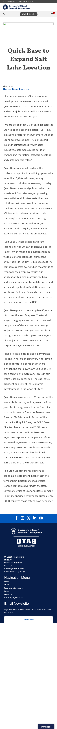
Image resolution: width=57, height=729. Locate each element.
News (15, 89)
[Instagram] (22, 518)
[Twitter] (28, 518)
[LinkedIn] (35, 518)
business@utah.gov (18, 572)
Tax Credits (25, 89)
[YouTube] (41, 518)
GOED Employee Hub (12, 597)
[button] (46, 726)
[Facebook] (16, 518)
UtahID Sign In (28, 14)
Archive (8, 89)
